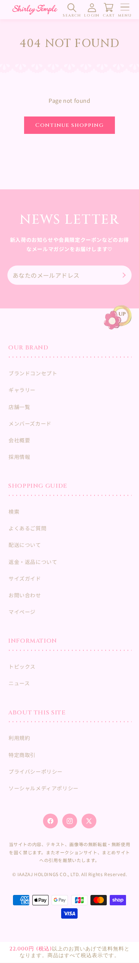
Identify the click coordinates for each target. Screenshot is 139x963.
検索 (14, 511)
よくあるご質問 (27, 528)
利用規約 (19, 737)
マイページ (22, 611)
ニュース (19, 683)
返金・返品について (33, 561)
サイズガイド (25, 578)
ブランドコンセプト (33, 373)
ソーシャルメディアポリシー (44, 788)
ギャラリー (22, 389)
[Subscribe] (123, 275)
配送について (25, 544)
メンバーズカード (30, 423)
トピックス (22, 666)
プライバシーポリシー (36, 771)
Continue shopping (69, 125)
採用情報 (19, 456)
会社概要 (19, 440)
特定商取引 (22, 754)
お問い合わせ (25, 595)
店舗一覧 (19, 406)
